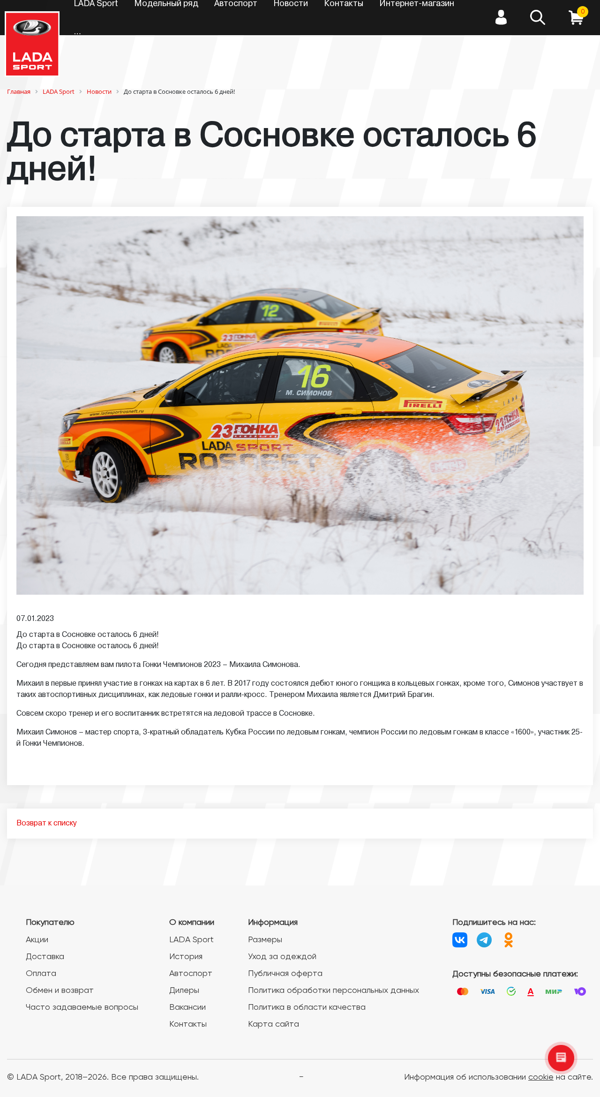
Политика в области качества (307, 1007)
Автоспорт (190, 973)
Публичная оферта (285, 973)
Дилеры (184, 990)
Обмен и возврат (60, 990)
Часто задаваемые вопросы (82, 1007)
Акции (37, 940)
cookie (541, 1077)
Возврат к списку (46, 823)
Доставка (45, 957)
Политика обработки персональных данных (333, 990)
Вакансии (187, 1007)
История (185, 957)
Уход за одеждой (282, 957)
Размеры (265, 940)
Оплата (41, 973)
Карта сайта (273, 1024)
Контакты (188, 1024)
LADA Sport (191, 940)
